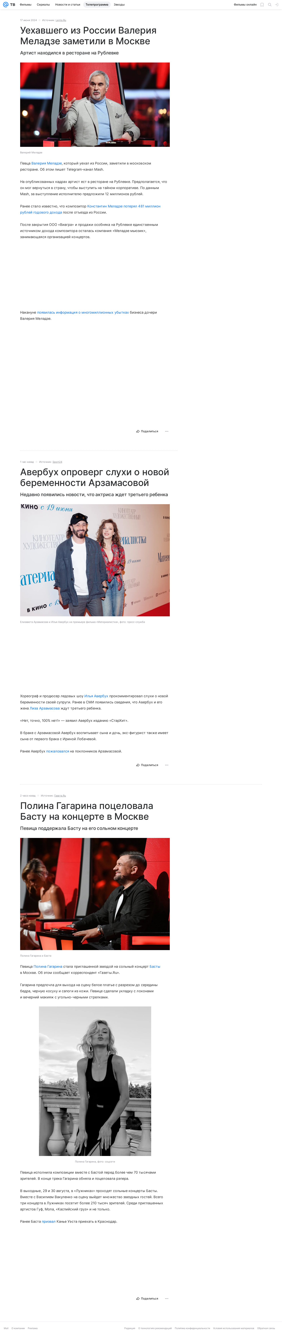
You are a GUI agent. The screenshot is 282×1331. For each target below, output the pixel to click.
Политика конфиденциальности (192, 1328)
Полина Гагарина (48, 966)
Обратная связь (266, 1328)
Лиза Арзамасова (45, 708)
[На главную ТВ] (11, 4)
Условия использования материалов (233, 1328)
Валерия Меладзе (46, 163)
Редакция (129, 1328)
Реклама (33, 1328)
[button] (95, 105)
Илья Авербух (96, 696)
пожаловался (57, 751)
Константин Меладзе (105, 206)
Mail (6, 1328)
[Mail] (5, 4)
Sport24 (57, 461)
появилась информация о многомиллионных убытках (83, 312)
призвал (49, 1221)
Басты (155, 966)
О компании (18, 1328)
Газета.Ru (60, 795)
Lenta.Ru (61, 20)
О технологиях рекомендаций (155, 1328)
